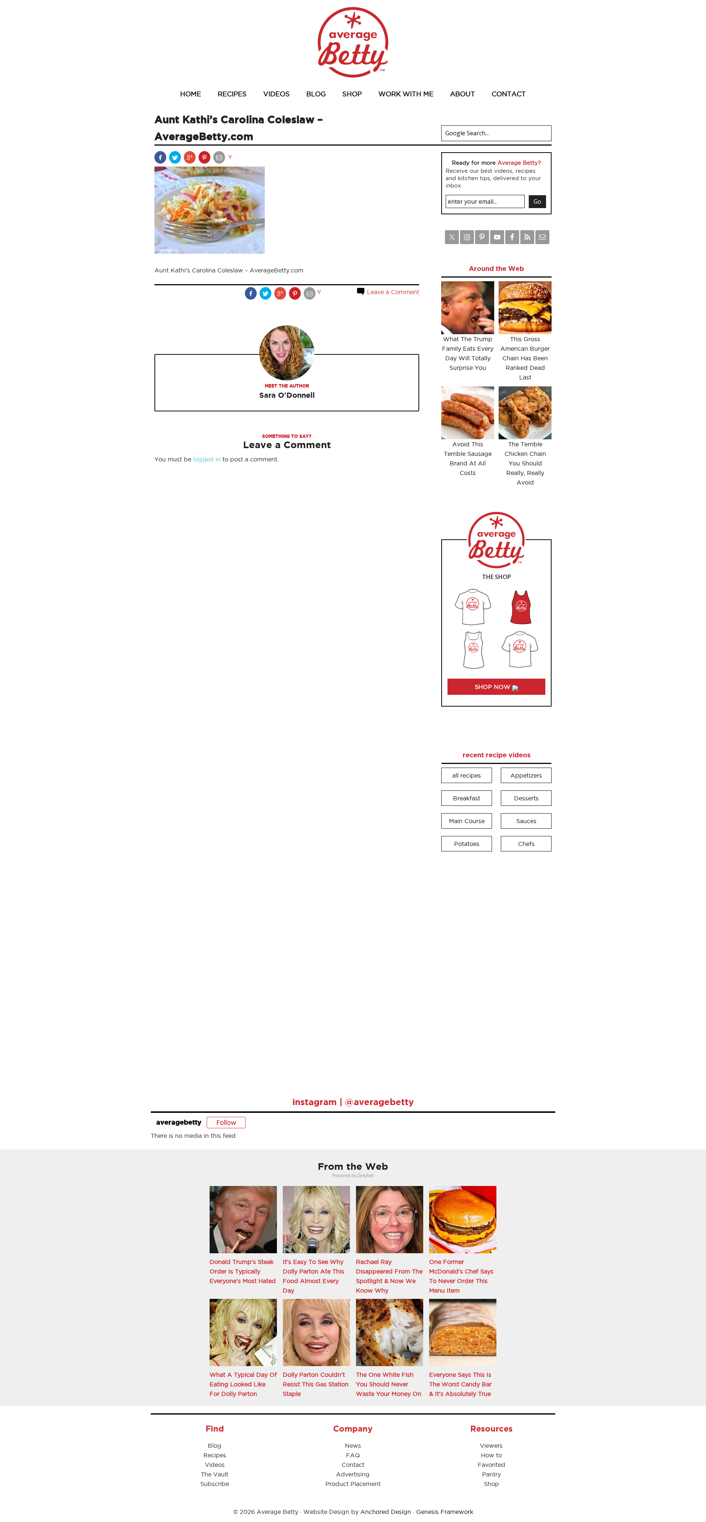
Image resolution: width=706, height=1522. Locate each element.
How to (491, 1455)
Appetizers (526, 775)
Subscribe (214, 1483)
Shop (491, 1483)
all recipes (466, 775)
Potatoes (466, 843)
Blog (214, 1445)
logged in (207, 459)
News (353, 1445)
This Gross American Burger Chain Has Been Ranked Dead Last (525, 358)
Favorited (491, 1464)
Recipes (214, 1455)
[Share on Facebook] (161, 159)
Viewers (491, 1445)
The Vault (214, 1474)
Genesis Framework (444, 1511)
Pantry (491, 1474)
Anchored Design (385, 1511)
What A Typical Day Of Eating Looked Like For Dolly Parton (243, 1384)
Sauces (526, 821)
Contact (353, 1464)
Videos (215, 1464)
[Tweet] (175, 159)
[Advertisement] (496, 969)
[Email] (220, 159)
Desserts (526, 798)
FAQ (353, 1455)
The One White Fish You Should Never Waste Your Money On (388, 1384)
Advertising (353, 1474)
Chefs (526, 843)
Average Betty (353, 42)
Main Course (467, 821)
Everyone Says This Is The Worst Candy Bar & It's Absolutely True (460, 1384)
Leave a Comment (392, 292)
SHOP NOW (493, 686)
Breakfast (466, 798)
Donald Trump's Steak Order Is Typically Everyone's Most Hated (243, 1271)
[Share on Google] (190, 159)
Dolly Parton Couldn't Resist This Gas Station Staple (316, 1384)
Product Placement (353, 1483)
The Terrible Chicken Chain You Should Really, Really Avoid (525, 463)
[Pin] (205, 159)
